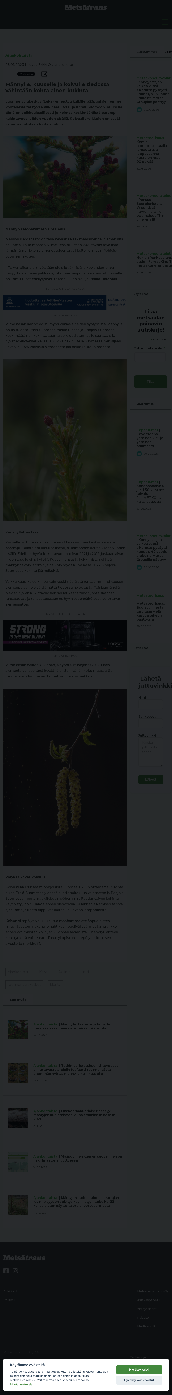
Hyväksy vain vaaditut (139, 1380)
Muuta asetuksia (21, 1384)
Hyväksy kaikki (139, 1369)
